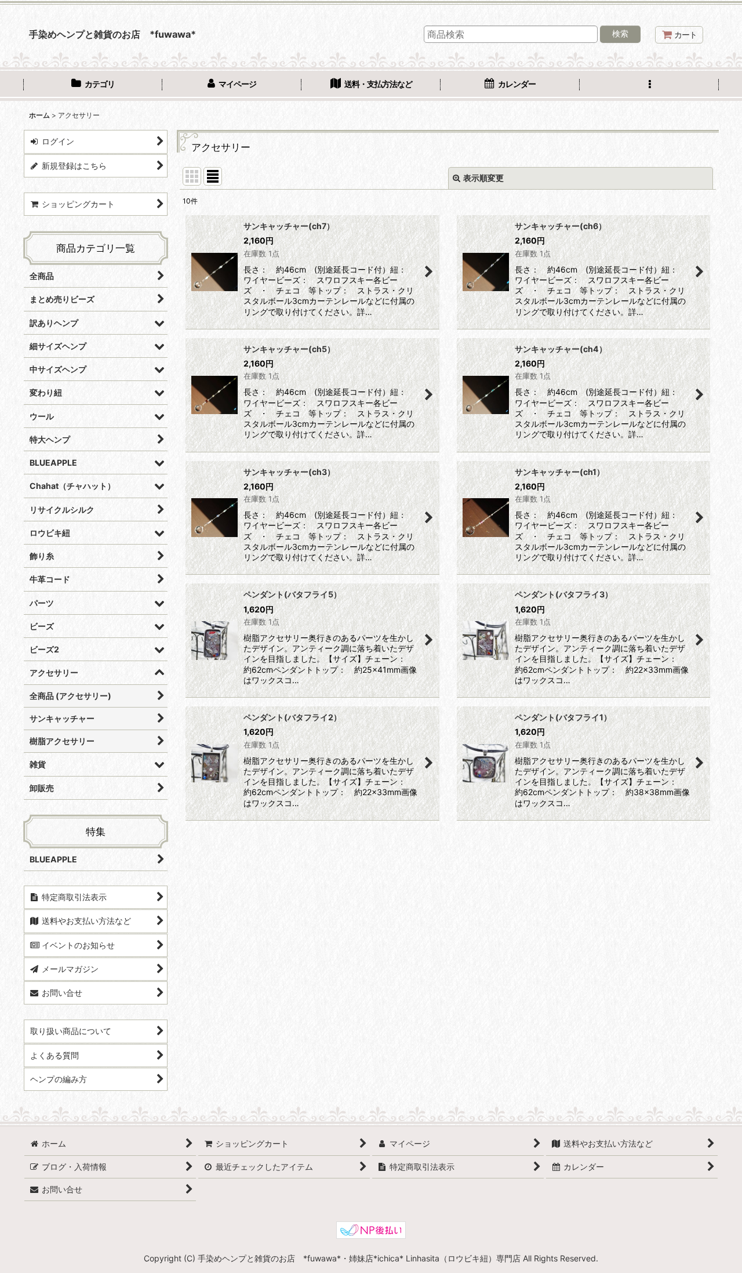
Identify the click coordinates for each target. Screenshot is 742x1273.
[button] (649, 85)
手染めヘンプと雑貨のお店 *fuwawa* (112, 34)
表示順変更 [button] (483, 178)
